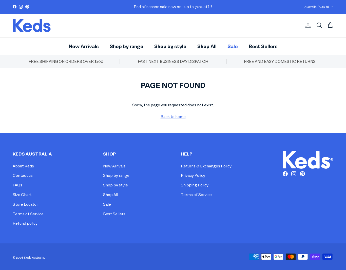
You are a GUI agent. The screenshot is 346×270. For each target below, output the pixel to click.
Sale (232, 46)
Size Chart (22, 194)
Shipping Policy (194, 184)
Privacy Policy (193, 175)
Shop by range (126, 46)
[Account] (307, 25)
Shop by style (170, 46)
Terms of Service (28, 213)
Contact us (23, 175)
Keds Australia (34, 257)
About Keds (23, 165)
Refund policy (25, 223)
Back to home (173, 116)
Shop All (207, 46)
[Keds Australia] (32, 25)
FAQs (17, 184)
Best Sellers (263, 46)
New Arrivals (84, 46)
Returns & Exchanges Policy (206, 165)
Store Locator (25, 204)
